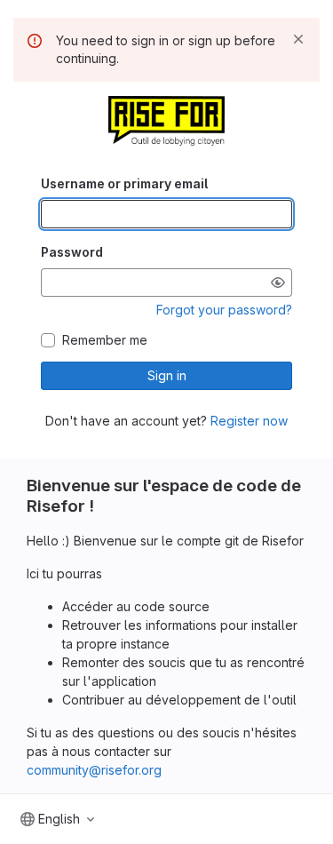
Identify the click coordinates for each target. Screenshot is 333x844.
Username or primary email (124, 183)
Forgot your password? (224, 309)
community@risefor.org (94, 769)
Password (72, 251)
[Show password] (278, 282)
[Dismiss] (298, 39)
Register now (249, 420)
